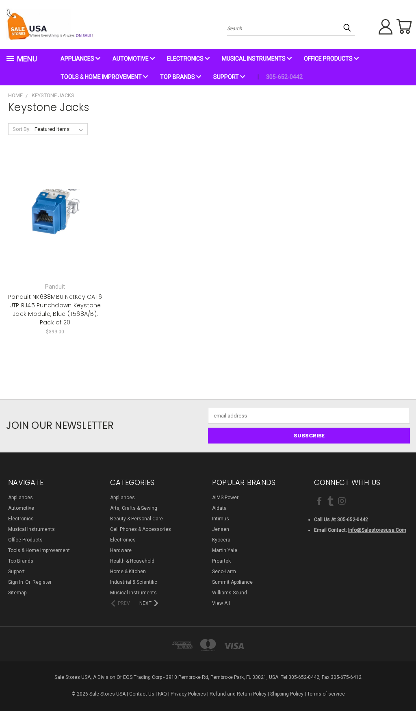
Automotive (131, 58)
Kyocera (221, 540)
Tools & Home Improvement (102, 77)
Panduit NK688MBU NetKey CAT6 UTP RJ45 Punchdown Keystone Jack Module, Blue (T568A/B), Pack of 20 (55, 309)
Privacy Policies (188, 694)
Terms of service (326, 694)
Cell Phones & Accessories (140, 529)
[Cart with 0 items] (404, 26)
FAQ (162, 694)
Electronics (186, 58)
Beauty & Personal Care (136, 519)
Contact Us (141, 694)
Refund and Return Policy (238, 694)
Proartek (221, 561)
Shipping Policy (286, 694)
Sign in (16, 582)
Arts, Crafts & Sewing (133, 508)
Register (42, 582)
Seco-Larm (224, 571)
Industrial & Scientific (133, 582)
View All (221, 603)
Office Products (329, 58)
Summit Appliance (232, 582)
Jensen (220, 529)
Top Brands (178, 77)
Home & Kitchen (128, 571)
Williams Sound (229, 593)
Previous (403, 685)
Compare (53, 214)
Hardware (121, 550)
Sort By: (21, 129)
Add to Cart (55, 228)
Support (226, 77)
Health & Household (132, 561)
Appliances (78, 58)
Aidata (219, 508)
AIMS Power (225, 497)
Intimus (220, 519)
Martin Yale (224, 550)
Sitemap (17, 593)
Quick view (55, 200)
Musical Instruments (254, 58)
